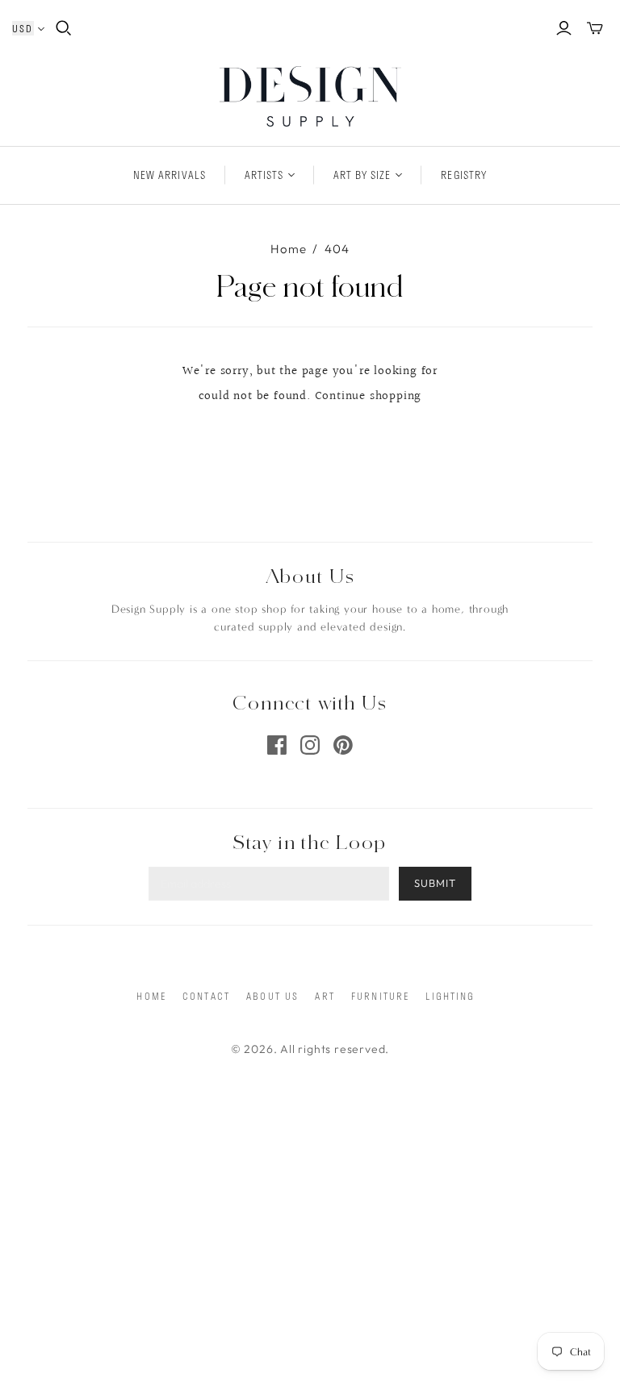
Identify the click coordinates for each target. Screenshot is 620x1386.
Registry (463, 175)
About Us (272, 996)
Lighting (450, 996)
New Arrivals (169, 175)
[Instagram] (310, 745)
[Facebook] (277, 745)
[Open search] (64, 28)
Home (288, 248)
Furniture (380, 996)
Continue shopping (368, 396)
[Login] (563, 28)
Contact (206, 996)
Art (324, 996)
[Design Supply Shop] (310, 96)
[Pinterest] (343, 745)
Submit (435, 882)
